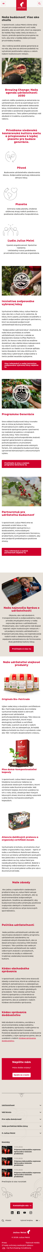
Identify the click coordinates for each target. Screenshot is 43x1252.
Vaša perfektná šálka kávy (15, 1126)
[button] (39, 3)
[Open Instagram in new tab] (30, 1212)
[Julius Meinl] (21, 5)
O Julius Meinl (8, 1133)
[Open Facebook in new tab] (18, 1212)
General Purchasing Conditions (16, 1248)
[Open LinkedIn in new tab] (12, 1212)
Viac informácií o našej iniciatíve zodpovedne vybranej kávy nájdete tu (21, 365)
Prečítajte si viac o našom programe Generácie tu (16, 464)
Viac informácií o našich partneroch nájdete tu (16, 552)
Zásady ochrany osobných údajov (17, 1245)
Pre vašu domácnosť (12, 1119)
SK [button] (37, 1221)
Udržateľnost (8, 1105)
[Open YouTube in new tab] (24, 1212)
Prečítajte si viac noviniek (14, 1182)
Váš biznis (6, 1112)
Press (4, 1243)
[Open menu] (3, 3)
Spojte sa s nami (21, 1075)
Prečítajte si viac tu (21, 649)
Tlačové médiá (32, 1243)
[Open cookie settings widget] (3, 1248)
